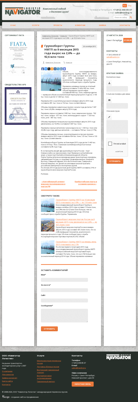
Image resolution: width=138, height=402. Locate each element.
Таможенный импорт (46, 381)
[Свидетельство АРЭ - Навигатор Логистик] (18, 124)
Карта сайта (7, 381)
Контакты (6, 384)
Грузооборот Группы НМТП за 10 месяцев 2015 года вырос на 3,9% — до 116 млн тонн (76, 201)
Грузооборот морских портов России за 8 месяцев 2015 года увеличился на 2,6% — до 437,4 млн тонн (76, 222)
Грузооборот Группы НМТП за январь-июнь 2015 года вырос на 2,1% (76, 243)
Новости (69, 62)
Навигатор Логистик (50, 36)
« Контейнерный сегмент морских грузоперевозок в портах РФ (53, 184)
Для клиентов (8, 374)
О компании (7, 371)
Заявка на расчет (9, 378)
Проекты (58, 25)
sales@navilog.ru (112, 57)
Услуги (35, 25)
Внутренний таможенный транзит (48, 371)
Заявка (102, 25)
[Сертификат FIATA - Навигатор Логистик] (18, 75)
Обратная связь (83, 384)
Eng (129, 5)
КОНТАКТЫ (125, 25)
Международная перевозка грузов (49, 361)
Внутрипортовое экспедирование (44, 376)
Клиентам (80, 25)
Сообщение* (47, 305)
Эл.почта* (46, 285)
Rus (124, 5)
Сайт (43, 295)
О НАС (13, 25)
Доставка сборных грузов (48, 366)
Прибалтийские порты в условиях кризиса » (86, 182)
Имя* (43, 274)
